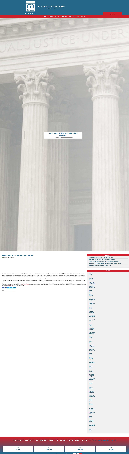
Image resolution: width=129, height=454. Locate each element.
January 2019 (91, 391)
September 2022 (92, 334)
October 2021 (91, 349)
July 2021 (90, 353)
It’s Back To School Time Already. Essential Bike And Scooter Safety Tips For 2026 (104, 261)
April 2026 (91, 278)
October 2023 (91, 317)
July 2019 (90, 383)
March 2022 (91, 342)
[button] (4, 287)
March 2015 (91, 420)
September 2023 (92, 319)
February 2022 (91, 344)
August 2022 (91, 336)
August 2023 (91, 320)
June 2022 (90, 338)
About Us (50, 16)
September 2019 (92, 380)
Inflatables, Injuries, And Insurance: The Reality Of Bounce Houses (101, 257)
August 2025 (91, 288)
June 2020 (90, 368)
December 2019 (92, 376)
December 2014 (92, 424)
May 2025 (90, 292)
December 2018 (92, 392)
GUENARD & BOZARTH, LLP (51, 7)
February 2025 (91, 296)
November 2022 (92, 332)
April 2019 (90, 387)
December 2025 (92, 283)
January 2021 (91, 361)
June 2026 (90, 275)
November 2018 (92, 393)
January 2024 (91, 313)
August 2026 (91, 273)
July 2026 (90, 274)
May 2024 (90, 308)
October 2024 (91, 302)
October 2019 (91, 379)
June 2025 (90, 291)
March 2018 (91, 404)
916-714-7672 (112, 14)
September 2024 (92, 303)
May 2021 (90, 355)
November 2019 (92, 378)
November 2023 (92, 316)
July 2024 (90, 305)
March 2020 (91, 372)
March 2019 (91, 388)
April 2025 (90, 294)
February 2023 (91, 328)
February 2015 (91, 421)
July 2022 (90, 337)
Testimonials (64, 16)
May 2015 (90, 418)
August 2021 (91, 351)
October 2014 (91, 426)
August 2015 (91, 414)
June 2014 (90, 431)
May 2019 (90, 386)
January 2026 (91, 282)
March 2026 (91, 279)
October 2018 (91, 395)
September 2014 (92, 428)
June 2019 (90, 384)
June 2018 (90, 400)
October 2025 (91, 286)
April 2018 (90, 403)
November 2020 (92, 362)
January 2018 (91, 407)
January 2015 (91, 422)
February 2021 (91, 359)
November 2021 (92, 347)
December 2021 (91, 346)
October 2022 (91, 333)
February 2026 (91, 281)
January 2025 (91, 298)
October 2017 (91, 410)
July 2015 (90, 416)
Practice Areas (57, 16)
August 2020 (91, 366)
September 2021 (92, 350)
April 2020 (91, 371)
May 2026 (90, 277)
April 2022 (90, 341)
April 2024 (91, 309)
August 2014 (91, 429)
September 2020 (92, 365)
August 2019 (91, 382)
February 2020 (91, 374)
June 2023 (90, 323)
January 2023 (91, 329)
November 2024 (92, 300)
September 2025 (92, 287)
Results (70, 16)
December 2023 (92, 315)
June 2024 (90, 307)
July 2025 (90, 290)
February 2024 (91, 312)
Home (45, 16)
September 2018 (92, 396)
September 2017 (92, 412)
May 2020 (90, 370)
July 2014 (90, 430)
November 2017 (92, 409)
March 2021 (91, 358)
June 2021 (90, 354)
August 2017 (91, 413)
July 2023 (90, 321)
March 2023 (91, 326)
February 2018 (91, 405)
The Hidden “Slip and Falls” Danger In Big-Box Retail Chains (100, 265)
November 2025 (92, 284)
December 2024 (92, 299)
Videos (74, 16)
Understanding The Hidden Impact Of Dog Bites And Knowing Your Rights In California (105, 263)
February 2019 (91, 389)
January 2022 (91, 345)
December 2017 (91, 408)
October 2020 (91, 363)
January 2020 (91, 375)
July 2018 (90, 399)
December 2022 (92, 330)
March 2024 (91, 311)
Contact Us (83, 16)
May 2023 (90, 324)
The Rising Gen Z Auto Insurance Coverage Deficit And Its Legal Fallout (102, 259)
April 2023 (90, 325)
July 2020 (90, 367)
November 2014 (92, 425)
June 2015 (90, 417)
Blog (78, 16)
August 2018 (91, 397)
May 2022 (90, 340)
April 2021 (90, 357)
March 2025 (91, 295)
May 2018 (90, 401)
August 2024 (91, 304)
